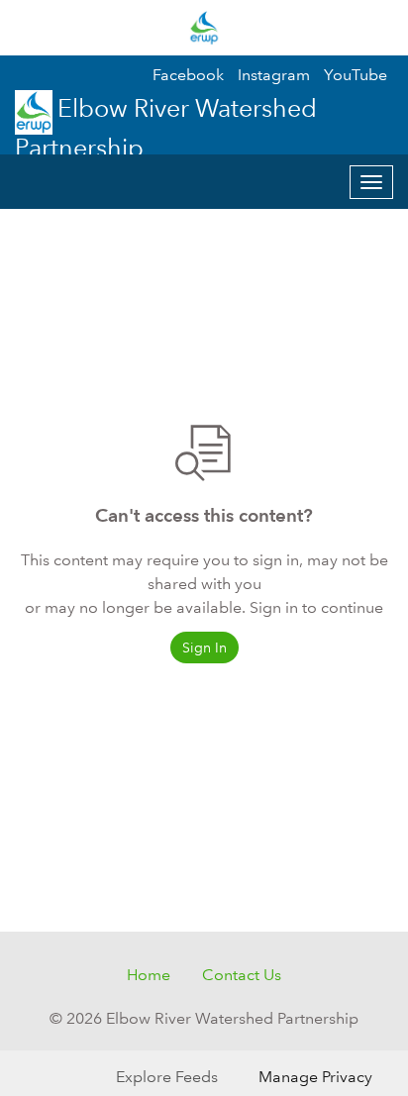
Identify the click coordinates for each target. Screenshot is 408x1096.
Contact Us (241, 974)
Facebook (188, 74)
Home (148, 974)
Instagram (274, 74)
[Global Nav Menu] (28, 28)
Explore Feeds (167, 1076)
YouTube (355, 74)
